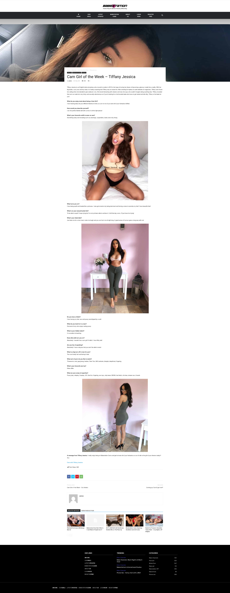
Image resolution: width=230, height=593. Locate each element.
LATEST (100, 15)
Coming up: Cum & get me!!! (154, 487)
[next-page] (71, 535)
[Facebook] (69, 476)
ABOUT (128, 15)
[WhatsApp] (81, 476)
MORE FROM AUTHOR (87, 510)
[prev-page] (68, 535)
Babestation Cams (77, 72)
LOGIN (139, 15)
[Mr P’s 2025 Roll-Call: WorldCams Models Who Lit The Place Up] (115, 520)
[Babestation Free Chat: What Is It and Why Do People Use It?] (95, 520)
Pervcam (84, 72)
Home (68, 70)
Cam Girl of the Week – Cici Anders (77, 487)
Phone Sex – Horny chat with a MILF (129, 573)
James (70, 80)
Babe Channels (121, 557)
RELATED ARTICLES (73, 510)
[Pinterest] (77, 476)
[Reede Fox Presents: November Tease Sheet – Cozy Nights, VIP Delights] (154, 520)
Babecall (74, 70)
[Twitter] (73, 476)
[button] (162, 15)
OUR (89, 15)
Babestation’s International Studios (129, 567)
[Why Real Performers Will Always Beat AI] (76, 520)
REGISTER (151, 15)
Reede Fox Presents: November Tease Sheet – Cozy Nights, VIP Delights (153, 529)
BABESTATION (114, 15)
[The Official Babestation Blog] (115, 6)
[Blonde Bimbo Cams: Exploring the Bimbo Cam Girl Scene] (134, 520)
